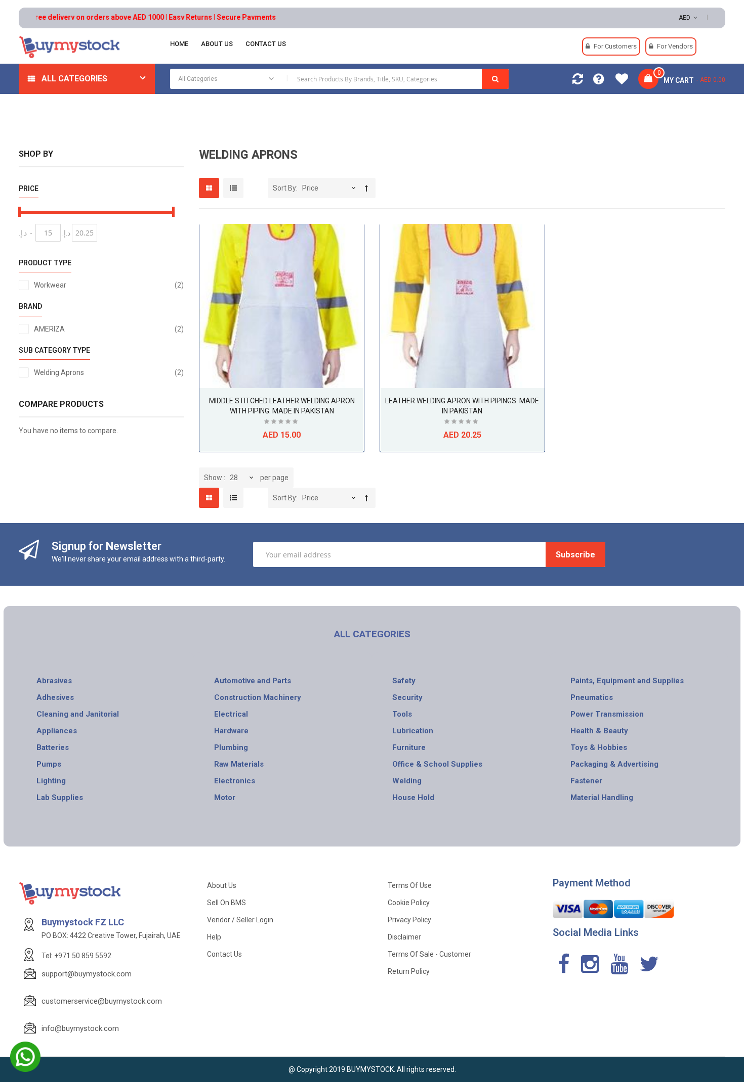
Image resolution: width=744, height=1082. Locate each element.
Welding (407, 780)
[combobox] (339, 79)
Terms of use (410, 885)
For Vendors (675, 46)
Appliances (56, 730)
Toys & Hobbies (598, 747)
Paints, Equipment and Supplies (627, 680)
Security (407, 697)
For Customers (615, 46)
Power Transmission (607, 714)
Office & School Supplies (437, 764)
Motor (224, 797)
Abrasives (54, 680)
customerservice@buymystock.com (102, 1001)
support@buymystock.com (87, 973)
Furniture (409, 747)
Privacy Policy (409, 920)
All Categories (74, 78)
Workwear (109, 284)
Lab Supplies (59, 797)
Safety (404, 680)
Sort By (284, 188)
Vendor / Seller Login (240, 920)
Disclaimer (404, 937)
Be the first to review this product (282, 423)
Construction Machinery (257, 697)
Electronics (234, 780)
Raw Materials (239, 764)
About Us (221, 885)
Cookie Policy (409, 903)
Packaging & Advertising (614, 764)
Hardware (231, 730)
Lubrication (412, 730)
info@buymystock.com (80, 1028)
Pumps (48, 764)
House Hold (413, 797)
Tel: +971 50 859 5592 (76, 956)
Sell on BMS (226, 903)
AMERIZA (109, 328)
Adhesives (55, 697)
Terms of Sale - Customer (429, 954)
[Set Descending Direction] (366, 188)
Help (214, 937)
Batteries (52, 747)
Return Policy (409, 971)
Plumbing (231, 747)
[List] (233, 188)
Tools (402, 714)
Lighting (51, 780)
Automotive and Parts (252, 680)
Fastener (586, 780)
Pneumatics (591, 697)
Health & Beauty (599, 730)
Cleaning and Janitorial (77, 714)
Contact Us (224, 954)
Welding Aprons (109, 372)
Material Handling (601, 797)
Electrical (231, 714)
